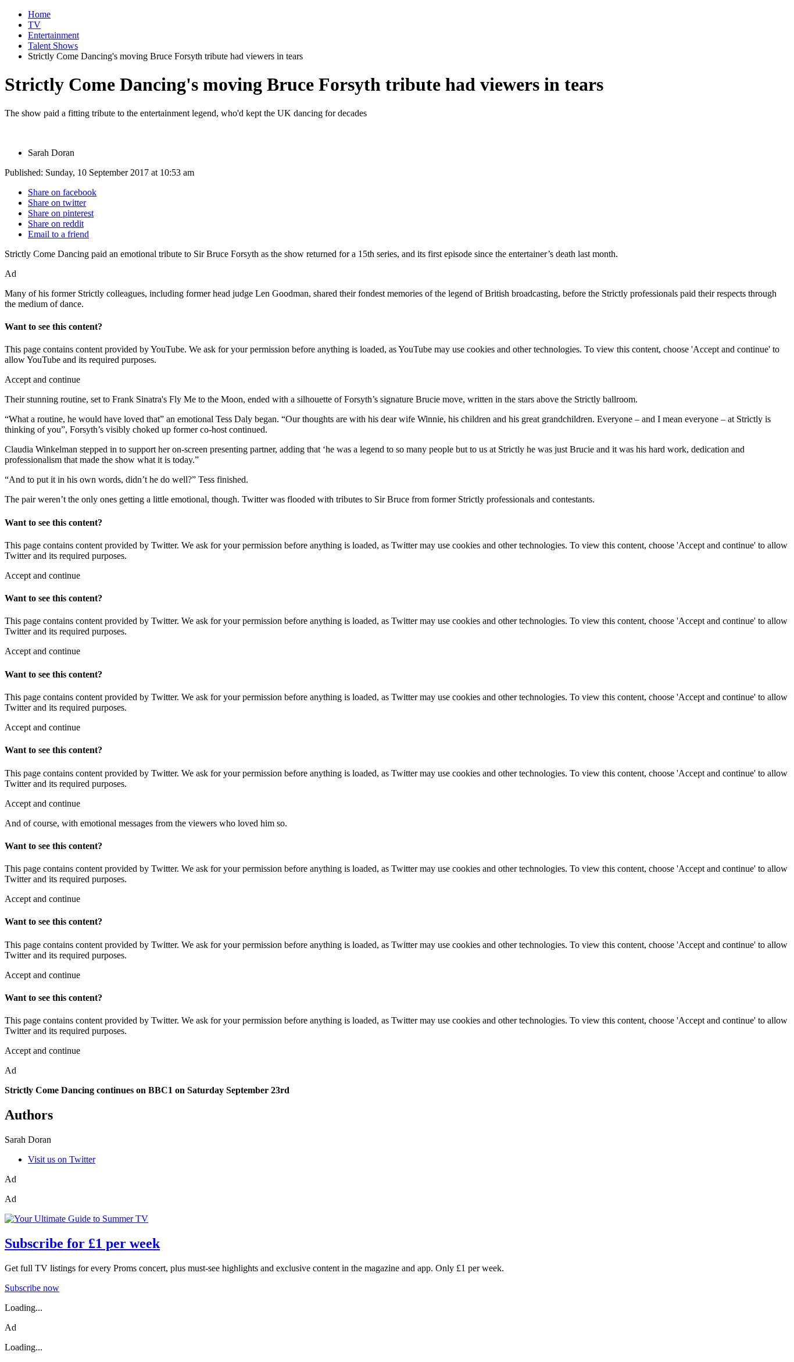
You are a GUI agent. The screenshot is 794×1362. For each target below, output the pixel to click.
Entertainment (53, 35)
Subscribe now (32, 1288)
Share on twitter (57, 203)
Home (39, 14)
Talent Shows (53, 46)
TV (34, 25)
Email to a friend (58, 234)
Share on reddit (56, 224)
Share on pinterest (61, 213)
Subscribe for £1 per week (82, 1243)
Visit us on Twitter (61, 1159)
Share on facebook (62, 192)
